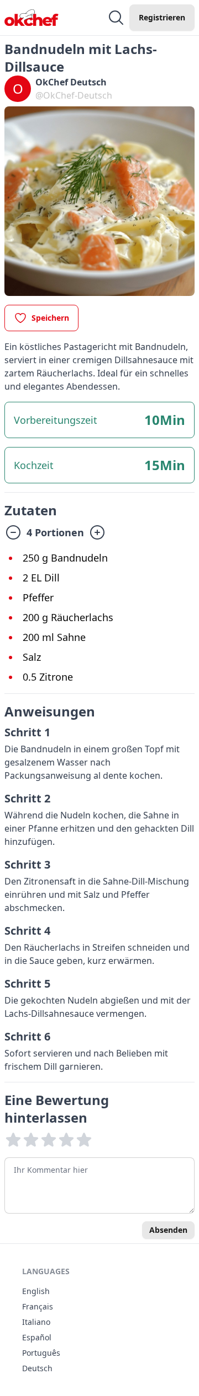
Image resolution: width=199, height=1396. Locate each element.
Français (37, 1306)
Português (41, 1353)
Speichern (50, 317)
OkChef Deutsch (71, 82)
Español (36, 1337)
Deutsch (37, 1368)
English (36, 1291)
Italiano (36, 1322)
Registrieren (162, 17)
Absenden (168, 1230)
